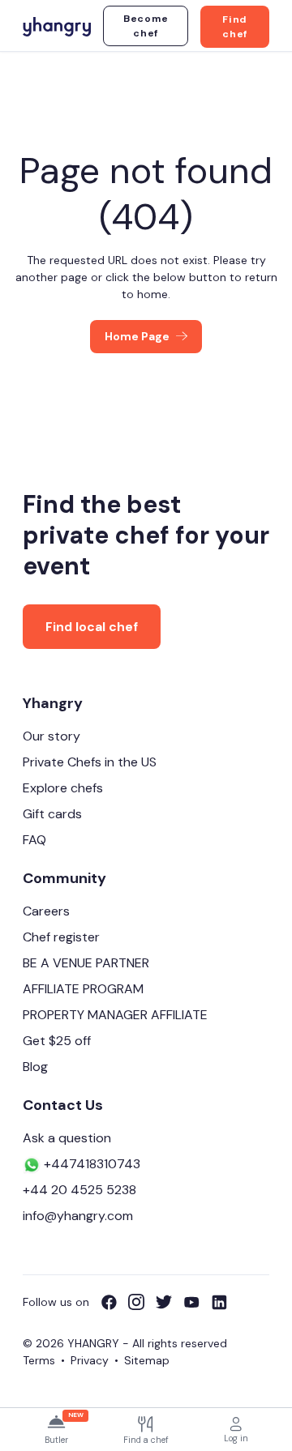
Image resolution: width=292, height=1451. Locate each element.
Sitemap (147, 1360)
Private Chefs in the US (90, 761)
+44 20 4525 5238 (79, 1189)
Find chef (234, 27)
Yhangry (53, 703)
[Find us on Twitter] (169, 1302)
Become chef (145, 26)
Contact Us (63, 1105)
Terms (39, 1360)
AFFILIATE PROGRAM (83, 988)
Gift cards (52, 813)
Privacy (90, 1360)
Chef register (61, 936)
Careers (46, 911)
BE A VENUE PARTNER (86, 962)
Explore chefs (63, 787)
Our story (51, 736)
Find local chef (91, 626)
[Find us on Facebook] (114, 1302)
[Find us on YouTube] (197, 1302)
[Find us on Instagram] (142, 1302)
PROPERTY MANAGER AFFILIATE (115, 1014)
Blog (35, 1066)
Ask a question (67, 1137)
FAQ (34, 839)
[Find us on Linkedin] (219, 1302)
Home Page (137, 336)
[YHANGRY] (57, 25)
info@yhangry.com (78, 1215)
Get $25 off (57, 1040)
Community (64, 878)
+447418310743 (90, 1163)
